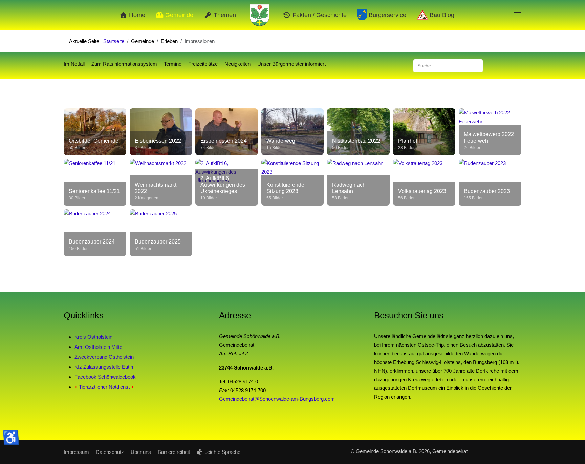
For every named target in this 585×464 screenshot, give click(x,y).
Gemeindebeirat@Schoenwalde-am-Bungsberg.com (277, 399)
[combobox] (448, 65)
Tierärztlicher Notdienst (104, 387)
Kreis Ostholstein (93, 337)
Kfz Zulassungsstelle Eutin (103, 367)
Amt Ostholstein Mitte (98, 347)
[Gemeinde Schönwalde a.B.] (260, 15)
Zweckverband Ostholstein (104, 357)
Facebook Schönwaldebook (105, 377)
